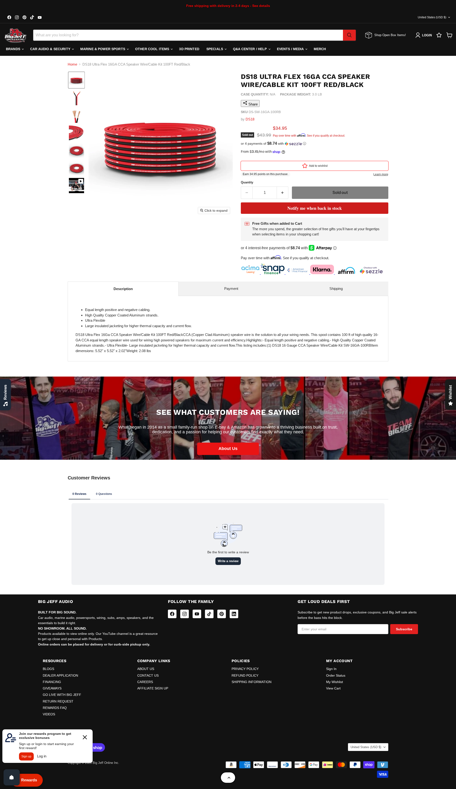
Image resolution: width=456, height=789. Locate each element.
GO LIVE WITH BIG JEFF (62, 695)
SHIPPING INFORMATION (251, 682)
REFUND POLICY (245, 675)
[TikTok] (209, 614)
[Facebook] (172, 614)
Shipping (336, 289)
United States (432, 17)
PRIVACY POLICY (245, 669)
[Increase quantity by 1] (283, 192)
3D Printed (189, 49)
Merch (320, 49)
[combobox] (188, 35)
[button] (76, 80)
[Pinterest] (221, 614)
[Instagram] (184, 614)
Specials (215, 49)
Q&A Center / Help (250, 49)
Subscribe (404, 629)
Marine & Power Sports (103, 49)
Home (72, 64)
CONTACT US (148, 675)
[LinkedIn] (234, 614)
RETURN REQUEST (58, 701)
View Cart (333, 688)
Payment (231, 289)
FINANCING (52, 682)
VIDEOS (49, 714)
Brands (13, 49)
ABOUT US (145, 669)
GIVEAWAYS (52, 688)
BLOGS (48, 669)
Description (123, 289)
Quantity (247, 182)
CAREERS (145, 682)
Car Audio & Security (50, 49)
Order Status (335, 675)
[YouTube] (197, 614)
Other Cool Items (152, 49)
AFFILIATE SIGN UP (152, 688)
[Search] (349, 35)
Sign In (331, 669)
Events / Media (291, 49)
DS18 (250, 119)
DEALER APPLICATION (60, 675)
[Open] (12, 777)
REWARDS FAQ (55, 708)
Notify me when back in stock (314, 208)
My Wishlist (334, 682)
